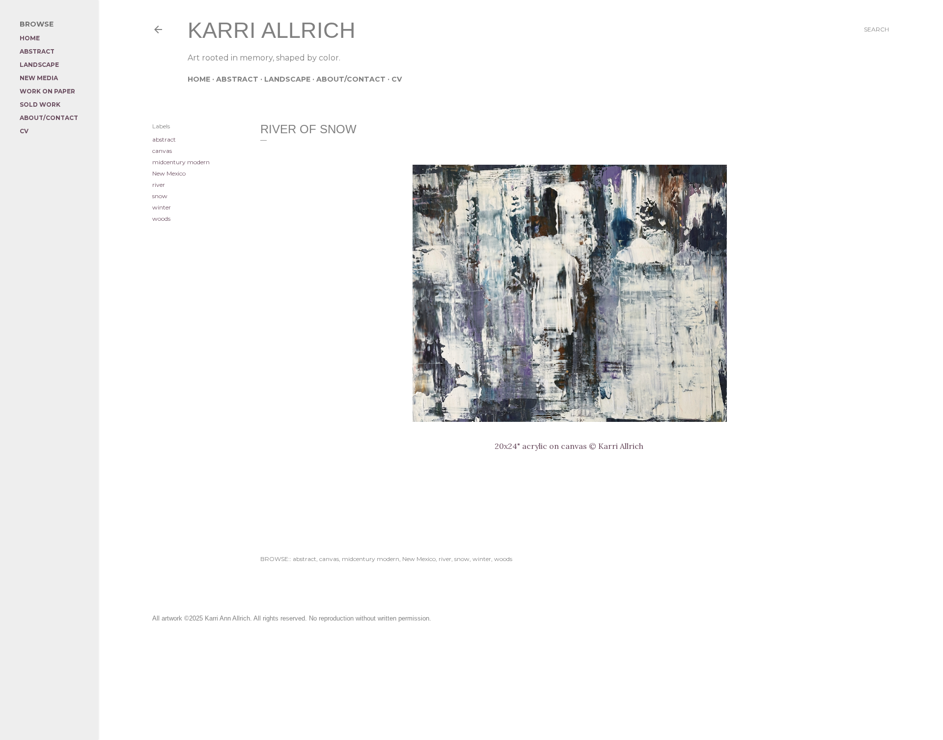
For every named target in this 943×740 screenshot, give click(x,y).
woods (161, 218)
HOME (199, 79)
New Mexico (169, 173)
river (158, 184)
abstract (164, 139)
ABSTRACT (237, 79)
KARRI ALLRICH (272, 30)
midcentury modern (181, 162)
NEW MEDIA (39, 78)
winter (161, 207)
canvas (162, 150)
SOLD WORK (40, 104)
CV (396, 79)
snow (159, 196)
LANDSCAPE (287, 79)
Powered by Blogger (528, 677)
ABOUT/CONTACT (351, 79)
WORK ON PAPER (47, 91)
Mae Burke (546, 695)
